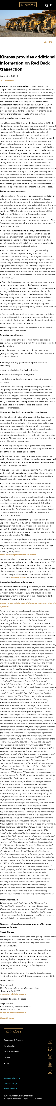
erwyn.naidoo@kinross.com (13, 1013)
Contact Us (9, 1084)
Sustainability (9, 1046)
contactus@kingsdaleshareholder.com (18, 555)
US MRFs (38, 1098)
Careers (7, 1057)
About (6, 1063)
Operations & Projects (13, 1040)
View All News (7, 1018)
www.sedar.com (18, 578)
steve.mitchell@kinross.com (13, 994)
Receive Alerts (11, 1079)
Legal (25, 1098)
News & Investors (11, 1052)
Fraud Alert (9, 1089)
